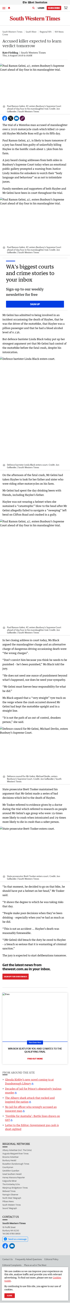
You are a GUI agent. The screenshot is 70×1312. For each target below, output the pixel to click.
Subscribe (54, 8)
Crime (5, 34)
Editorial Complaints (11, 1265)
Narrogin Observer (10, 1194)
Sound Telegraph (9, 1208)
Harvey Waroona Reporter (13, 1177)
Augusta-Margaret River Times (15, 1153)
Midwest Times (8, 1191)
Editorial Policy (51, 1259)
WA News (59, 31)
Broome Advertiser (10, 1157)
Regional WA (45, 31)
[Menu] (3, 7)
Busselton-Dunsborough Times (15, 1164)
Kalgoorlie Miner (9, 1181)
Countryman (7, 1167)
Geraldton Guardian (10, 1170)
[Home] (9, 8)
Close (9, 1295)
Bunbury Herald (9, 1160)
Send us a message (17, 1239)
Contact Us (7, 1259)
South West (31, 31)
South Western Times (12, 31)
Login (41, 8)
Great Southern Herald (11, 1174)
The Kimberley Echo (11, 1184)
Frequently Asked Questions (28, 1259)
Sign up (35, 304)
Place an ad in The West (35, 1265)
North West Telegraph (11, 1198)
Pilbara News (8, 1201)
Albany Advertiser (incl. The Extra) (17, 1150)
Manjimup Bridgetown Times (15, 1188)
